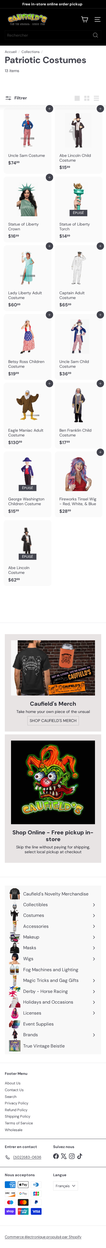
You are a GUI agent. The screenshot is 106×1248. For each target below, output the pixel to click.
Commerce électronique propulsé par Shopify (43, 1236)
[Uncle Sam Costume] (27, 138)
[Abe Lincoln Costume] (27, 553)
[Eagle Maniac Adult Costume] (27, 416)
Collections (30, 52)
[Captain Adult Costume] (78, 278)
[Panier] (84, 19)
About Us (13, 1083)
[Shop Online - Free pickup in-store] (53, 782)
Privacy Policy (16, 1103)
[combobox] (53, 35)
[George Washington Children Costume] (27, 484)
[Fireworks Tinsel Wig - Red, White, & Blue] (78, 484)
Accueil (11, 52)
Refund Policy (16, 1109)
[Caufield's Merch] (53, 668)
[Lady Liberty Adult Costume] (27, 278)
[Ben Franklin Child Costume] (78, 416)
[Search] (95, 35)
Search (10, 1096)
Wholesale (13, 1129)
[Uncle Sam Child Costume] (78, 347)
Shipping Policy (17, 1116)
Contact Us (14, 1089)
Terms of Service (19, 1123)
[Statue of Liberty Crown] (27, 209)
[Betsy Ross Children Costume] (27, 347)
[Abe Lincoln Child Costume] (78, 141)
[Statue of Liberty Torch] (78, 209)
